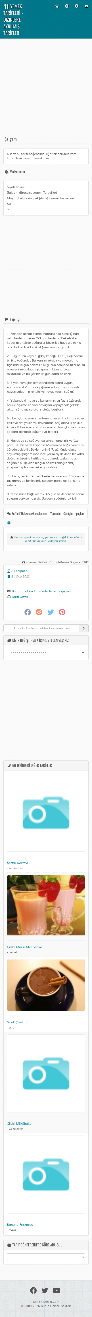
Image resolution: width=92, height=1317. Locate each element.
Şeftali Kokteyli (17, 863)
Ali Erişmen (19, 571)
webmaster (16, 868)
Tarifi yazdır (19, 597)
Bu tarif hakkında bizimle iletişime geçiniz (41, 591)
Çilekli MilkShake (19, 1124)
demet (13, 952)
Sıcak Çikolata (17, 1022)
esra (11, 1027)
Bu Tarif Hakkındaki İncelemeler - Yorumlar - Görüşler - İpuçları (47, 513)
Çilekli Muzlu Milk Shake (24, 947)
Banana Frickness (20, 1225)
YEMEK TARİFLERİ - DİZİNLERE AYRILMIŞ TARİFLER (13, 19)
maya (12, 1230)
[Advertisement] (46, 89)
